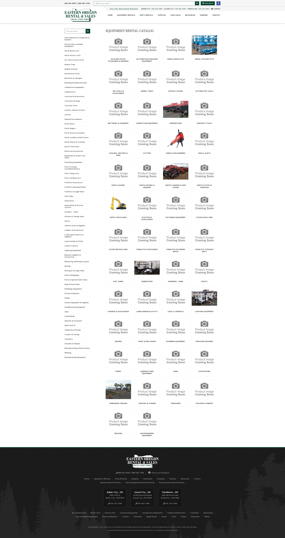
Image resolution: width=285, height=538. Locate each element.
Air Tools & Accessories (74, 60)
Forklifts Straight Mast (74, 192)
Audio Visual (152, 516)
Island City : (175, 9)
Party (146, 15)
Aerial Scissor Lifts (73, 55)
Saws (67, 312)
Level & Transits (71, 246)
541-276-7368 (171, 503)
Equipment (126, 15)
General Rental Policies (110, 482)
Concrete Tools (71, 105)
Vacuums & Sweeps (72, 344)
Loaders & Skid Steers (176, 513)
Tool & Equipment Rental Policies (140, 482)
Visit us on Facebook (160, 473)
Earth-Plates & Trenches (75, 142)
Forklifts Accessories (73, 182)
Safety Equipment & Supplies (77, 302)
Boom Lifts (95, 513)
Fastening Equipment (73, 162)
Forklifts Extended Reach (75, 187)
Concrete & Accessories (74, 96)
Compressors (70, 92)
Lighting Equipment (73, 250)
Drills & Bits (70, 124)
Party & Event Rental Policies (172, 482)
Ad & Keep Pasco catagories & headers (77, 39)
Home (110, 15)
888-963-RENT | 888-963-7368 (77, 3)
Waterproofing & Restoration (77, 348)
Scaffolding (69, 316)
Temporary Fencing (73, 330)
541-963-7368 (143, 503)
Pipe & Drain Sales (72, 284)
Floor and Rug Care (73, 178)
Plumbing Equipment (73, 289)
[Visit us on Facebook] (218, 3)
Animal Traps (70, 64)
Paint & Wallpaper (72, 275)
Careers (216, 9)
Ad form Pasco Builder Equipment (74, 45)
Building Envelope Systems (76, 83)
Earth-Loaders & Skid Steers (77, 137)
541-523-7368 (116, 503)
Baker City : (151, 9)
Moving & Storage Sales (74, 271)
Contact (216, 15)
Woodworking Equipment (75, 357)
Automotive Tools (72, 74)
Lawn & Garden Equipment (86, 516)
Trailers (125, 516)
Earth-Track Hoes (72, 147)
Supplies (162, 15)
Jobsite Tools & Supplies (75, 226)
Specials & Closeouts (73, 321)
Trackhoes (194, 513)
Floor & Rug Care (72, 173)
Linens (164, 516)
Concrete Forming (72, 101)
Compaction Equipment (74, 87)
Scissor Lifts (110, 513)
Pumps (67, 298)
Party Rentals (121, 479)
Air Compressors (79, 513)
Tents (173, 516)
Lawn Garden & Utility (74, 241)
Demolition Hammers (73, 119)
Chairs (183, 516)
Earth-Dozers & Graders (75, 133)
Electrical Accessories (74, 151)
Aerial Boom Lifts (72, 51)
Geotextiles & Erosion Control (74, 206)
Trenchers (69, 339)
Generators (69, 201)
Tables (207, 516)
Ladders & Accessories (74, 230)
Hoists (67, 221)
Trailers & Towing (72, 334)
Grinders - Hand (71, 212)
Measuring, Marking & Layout (77, 261)
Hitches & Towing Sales (74, 216)
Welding (68, 353)
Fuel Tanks (69, 196)
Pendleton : (198, 9)
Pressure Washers (72, 293)
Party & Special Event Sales (76, 280)
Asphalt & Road (71, 69)
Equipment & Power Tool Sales (75, 157)
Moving (68, 266)
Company (204, 15)
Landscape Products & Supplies (74, 236)
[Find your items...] (88, 31)
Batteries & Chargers (73, 78)
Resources (190, 15)
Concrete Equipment (129, 513)
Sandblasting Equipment (75, 307)
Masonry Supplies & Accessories (73, 256)
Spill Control (70, 325)
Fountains (195, 516)
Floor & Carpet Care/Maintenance (72, 168)
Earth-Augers (70, 128)
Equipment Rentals (102, 479)
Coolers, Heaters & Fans (75, 110)
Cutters (68, 115)
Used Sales (175, 15)
